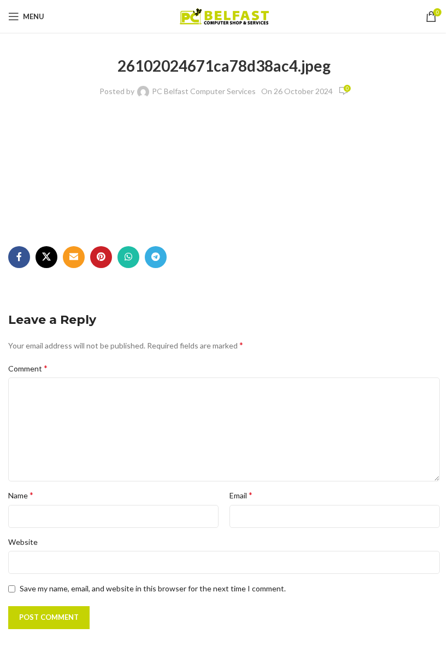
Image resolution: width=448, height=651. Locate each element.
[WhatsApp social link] (128, 257)
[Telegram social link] (156, 257)
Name (20, 495)
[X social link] (46, 257)
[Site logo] (224, 15)
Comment (28, 368)
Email (240, 495)
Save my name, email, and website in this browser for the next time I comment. (153, 588)
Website (23, 542)
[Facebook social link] (19, 257)
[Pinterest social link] (101, 257)
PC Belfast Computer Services (204, 91)
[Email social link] (74, 257)
